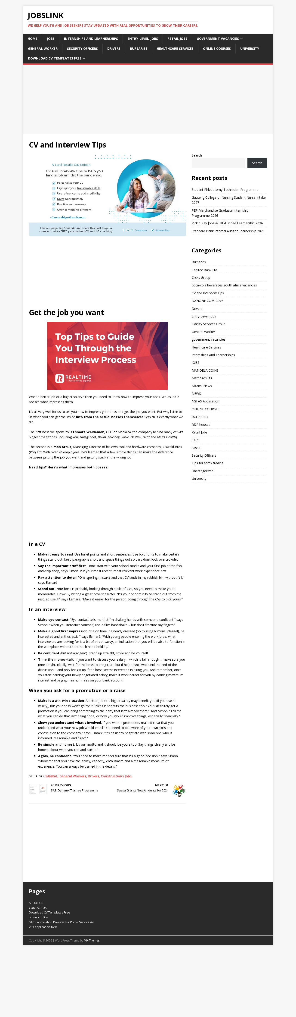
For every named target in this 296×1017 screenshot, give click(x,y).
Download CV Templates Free (54, 58)
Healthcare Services (175, 48)
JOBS (51, 38)
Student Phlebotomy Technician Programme (225, 189)
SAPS (196, 440)
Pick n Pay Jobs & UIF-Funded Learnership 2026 (227, 223)
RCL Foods (200, 416)
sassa (196, 448)
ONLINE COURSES (217, 48)
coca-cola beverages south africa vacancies (224, 285)
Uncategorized (202, 471)
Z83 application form (43, 927)
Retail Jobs (177, 38)
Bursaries (138, 48)
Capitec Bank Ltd (204, 270)
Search (197, 155)
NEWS (196, 393)
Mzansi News (202, 386)
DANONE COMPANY (207, 300)
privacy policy (38, 917)
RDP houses (201, 424)
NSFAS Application (205, 401)
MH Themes (91, 940)
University (249, 48)
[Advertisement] (148, 99)
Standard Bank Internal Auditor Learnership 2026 (228, 231)
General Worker (43, 48)
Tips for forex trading (207, 463)
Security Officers (82, 48)
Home (32, 38)
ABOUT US (36, 903)
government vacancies (218, 38)
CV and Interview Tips (208, 293)
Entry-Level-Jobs (142, 38)
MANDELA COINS (205, 370)
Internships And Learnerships (91, 38)
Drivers (113, 48)
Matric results (202, 378)
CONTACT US (38, 908)
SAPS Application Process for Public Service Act (61, 922)
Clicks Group (201, 277)
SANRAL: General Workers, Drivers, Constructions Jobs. (89, 776)
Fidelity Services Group (208, 324)
